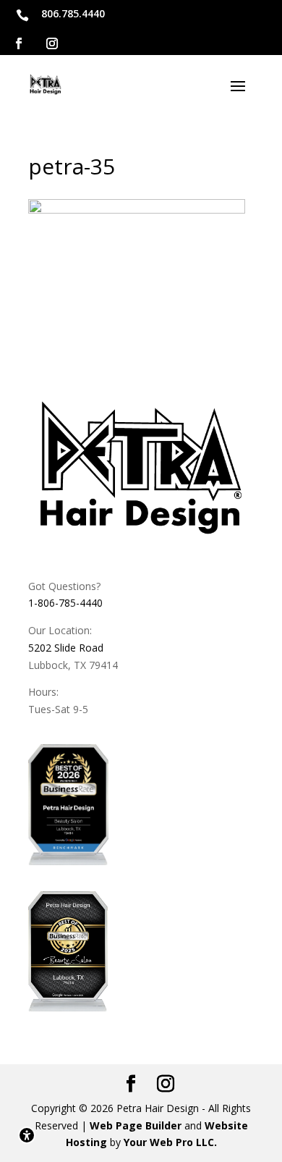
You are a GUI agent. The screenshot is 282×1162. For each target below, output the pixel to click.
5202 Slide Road (65, 647)
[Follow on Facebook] (18, 43)
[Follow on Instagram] (52, 43)
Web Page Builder (135, 1125)
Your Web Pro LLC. (170, 1142)
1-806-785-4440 (65, 603)
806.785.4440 (73, 13)
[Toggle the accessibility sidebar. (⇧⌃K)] (26, 1135)
